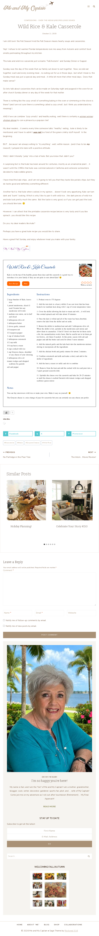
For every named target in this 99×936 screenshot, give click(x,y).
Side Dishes (69, 20)
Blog (46, 925)
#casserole (9, 443)
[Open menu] (88, 6)
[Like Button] (6, 413)
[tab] (44, 544)
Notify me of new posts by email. (21, 626)
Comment (8, 570)
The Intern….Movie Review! (83, 455)
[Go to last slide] (11, 511)
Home (20, 925)
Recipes (59, 20)
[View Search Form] (94, 6)
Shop (57, 925)
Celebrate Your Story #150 (72, 526)
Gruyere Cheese (32, 443)
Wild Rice (46, 443)
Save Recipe (13, 283)
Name (7, 613)
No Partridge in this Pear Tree (17, 455)
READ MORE (49, 806)
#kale (20, 443)
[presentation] (26, 500)
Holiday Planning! (21, 526)
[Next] (88, 511)
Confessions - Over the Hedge (39, 20)
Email (39, 613)
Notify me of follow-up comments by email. (26, 620)
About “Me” (33, 925)
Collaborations (73, 925)
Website (72, 613)
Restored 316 (71, 930)
